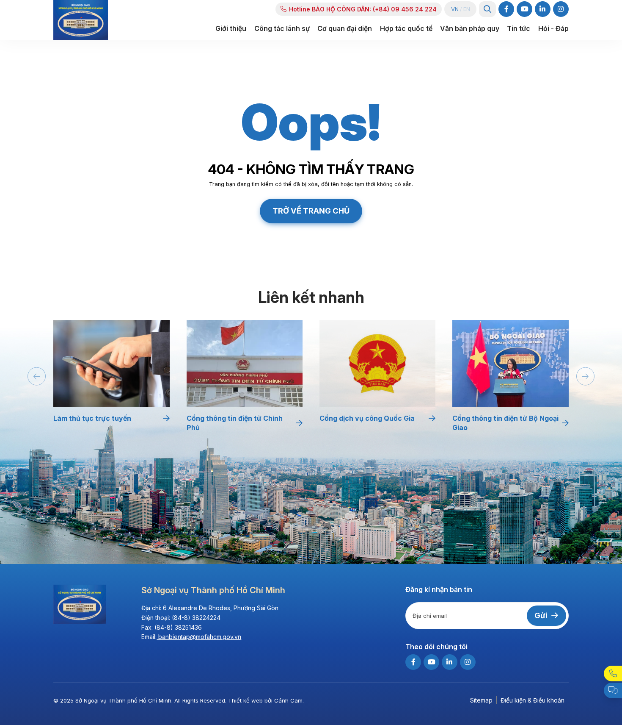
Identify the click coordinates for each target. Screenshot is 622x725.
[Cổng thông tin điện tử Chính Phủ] (245, 363)
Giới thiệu (230, 28)
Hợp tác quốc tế (406, 28)
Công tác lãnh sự (282, 28)
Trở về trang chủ (311, 210)
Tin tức (518, 28)
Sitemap (481, 700)
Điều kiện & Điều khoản (532, 700)
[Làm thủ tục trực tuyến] (111, 363)
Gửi (541, 615)
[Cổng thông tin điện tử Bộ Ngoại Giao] (510, 363)
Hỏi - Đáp (553, 28)
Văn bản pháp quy (469, 28)
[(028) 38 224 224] (613, 673)
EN (466, 9)
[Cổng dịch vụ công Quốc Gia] (377, 363)
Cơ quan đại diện (344, 28)
